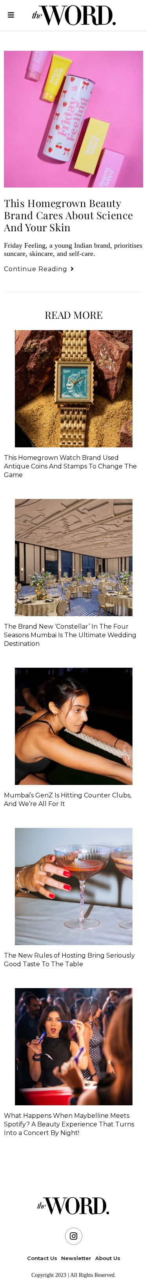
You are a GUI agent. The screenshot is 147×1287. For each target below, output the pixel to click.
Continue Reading (39, 269)
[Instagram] (73, 1236)
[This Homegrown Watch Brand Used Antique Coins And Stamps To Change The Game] (73, 388)
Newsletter (76, 1258)
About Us (107, 1258)
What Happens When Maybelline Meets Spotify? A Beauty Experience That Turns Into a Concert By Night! (69, 1124)
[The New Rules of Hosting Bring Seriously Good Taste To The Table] (73, 886)
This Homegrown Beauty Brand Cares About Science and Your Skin (68, 215)
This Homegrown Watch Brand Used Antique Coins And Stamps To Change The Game (70, 466)
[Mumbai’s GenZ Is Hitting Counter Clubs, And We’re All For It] (73, 726)
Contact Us (42, 1258)
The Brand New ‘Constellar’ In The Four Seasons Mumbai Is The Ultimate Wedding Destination (70, 635)
